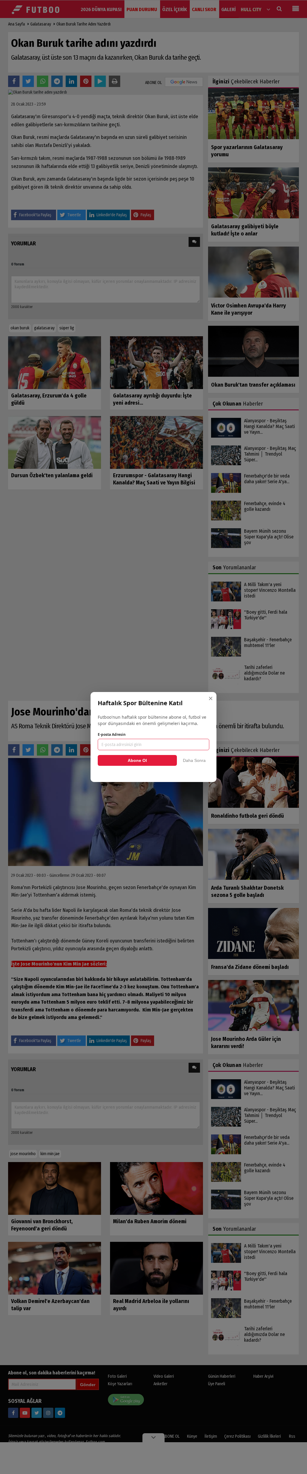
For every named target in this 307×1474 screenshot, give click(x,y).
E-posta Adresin (112, 734)
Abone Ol (137, 760)
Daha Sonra (194, 760)
